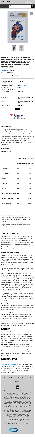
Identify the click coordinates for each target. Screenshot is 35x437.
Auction (20, 105)
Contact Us (17, 381)
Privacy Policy (21, 378)
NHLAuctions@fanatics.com (9, 364)
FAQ (30, 378)
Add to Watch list (18, 76)
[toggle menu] (2, 6)
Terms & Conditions (9, 378)
